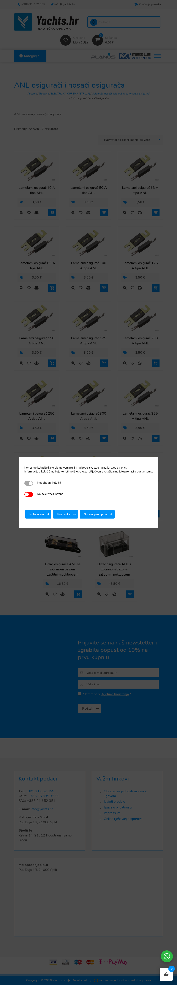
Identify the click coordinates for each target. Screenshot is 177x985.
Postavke (63, 514)
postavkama (144, 472)
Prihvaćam (37, 514)
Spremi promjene (95, 514)
